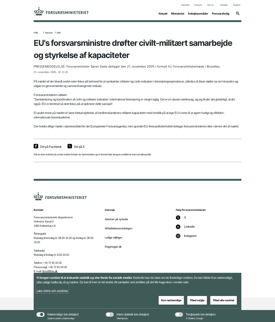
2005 (58, 33)
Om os (210, 5)
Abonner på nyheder (116, 219)
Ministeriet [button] (177, 13)
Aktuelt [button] (162, 13)
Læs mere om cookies (52, 290)
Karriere (198, 5)
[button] (237, 15)
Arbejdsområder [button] (198, 13)
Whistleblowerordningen (118, 228)
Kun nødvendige (171, 300)
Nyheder (185, 5)
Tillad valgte (197, 300)
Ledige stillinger (113, 237)
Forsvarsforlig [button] (220, 13)
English (236, 5)
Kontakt (223, 5)
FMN (36, 33)
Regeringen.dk (113, 246)
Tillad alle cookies (223, 300)
